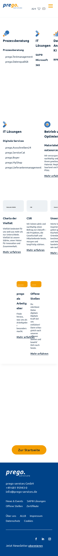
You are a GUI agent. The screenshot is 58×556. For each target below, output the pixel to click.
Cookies (28, 520)
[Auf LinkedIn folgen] (42, 539)
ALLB (23, 515)
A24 (34, 8)
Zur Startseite (29, 450)
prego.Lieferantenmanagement (23, 167)
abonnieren (35, 545)
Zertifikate (33, 506)
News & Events (14, 501)
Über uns (11, 515)
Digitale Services (13, 140)
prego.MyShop (13, 162)
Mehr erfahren (12, 252)
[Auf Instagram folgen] (49, 539)
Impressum (36, 515)
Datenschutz (13, 520)
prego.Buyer (12, 157)
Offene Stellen (14, 506)
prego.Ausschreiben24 (18, 147)
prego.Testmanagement (19, 56)
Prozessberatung (13, 50)
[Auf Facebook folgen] (36, 539)
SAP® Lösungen (36, 501)
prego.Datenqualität (16, 61)
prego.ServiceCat (15, 152)
